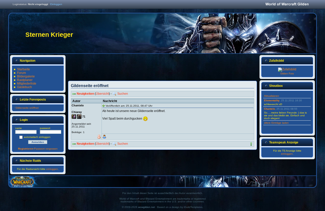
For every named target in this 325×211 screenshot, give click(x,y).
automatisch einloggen (37, 137)
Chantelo (269, 108)
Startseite (23, 69)
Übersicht (102, 93)
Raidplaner (24, 80)
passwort (45, 128)
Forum (21, 73)
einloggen (52, 169)
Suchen (122, 93)
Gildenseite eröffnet (27, 107)
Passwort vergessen (46, 148)
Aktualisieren (271, 95)
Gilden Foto (287, 73)
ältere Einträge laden (276, 122)
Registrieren (25, 148)
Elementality (272, 100)
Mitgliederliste (26, 83)
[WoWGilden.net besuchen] (286, 4)
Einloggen (56, 4)
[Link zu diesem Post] (103, 105)
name (18, 128)
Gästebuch (24, 87)
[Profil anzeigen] (104, 137)
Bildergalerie (26, 76)
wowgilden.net (146, 207)
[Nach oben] (251, 144)
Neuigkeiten (85, 93)
